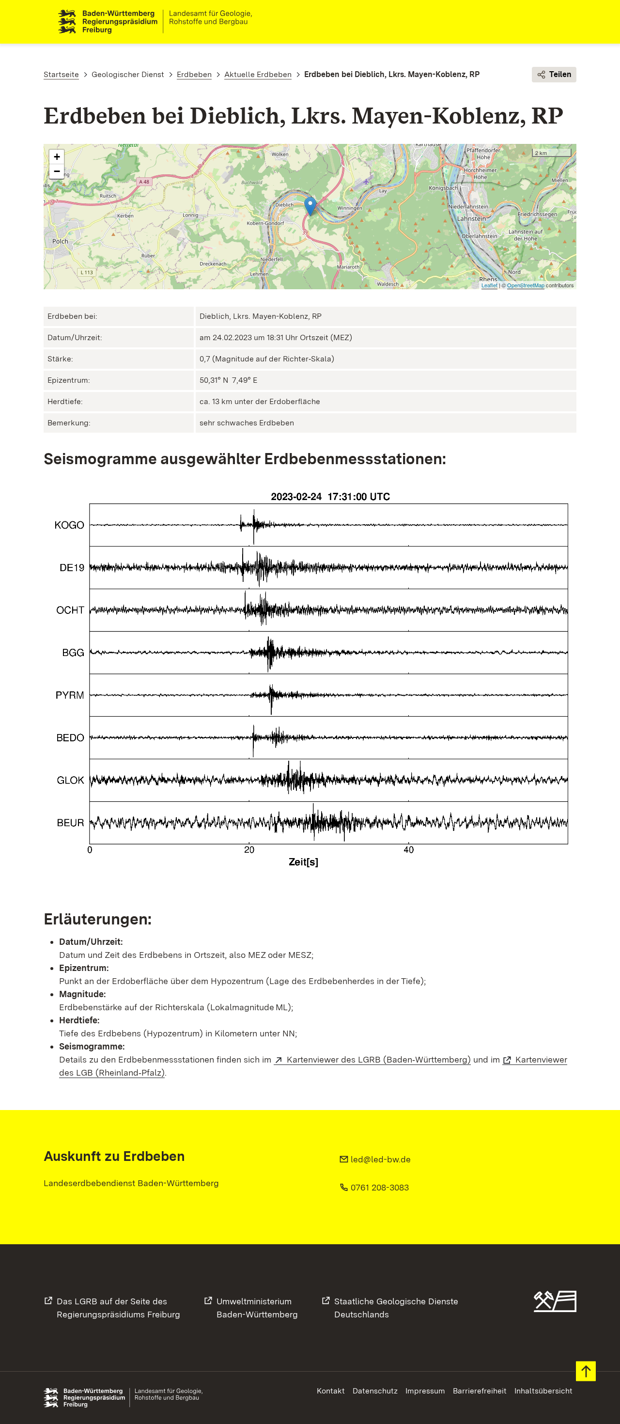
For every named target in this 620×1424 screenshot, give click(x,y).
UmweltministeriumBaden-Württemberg (257, 1307)
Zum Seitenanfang (586, 1371)
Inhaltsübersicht (543, 1390)
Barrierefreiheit (480, 1390)
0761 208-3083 (380, 1187)
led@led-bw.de (381, 1159)
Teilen (560, 74)
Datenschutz (375, 1390)
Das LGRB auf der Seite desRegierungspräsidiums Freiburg (118, 1307)
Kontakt (331, 1390)
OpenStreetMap (525, 285)
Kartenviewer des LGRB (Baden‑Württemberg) (379, 1059)
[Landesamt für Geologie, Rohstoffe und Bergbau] (159, 22)
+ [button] (57, 157)
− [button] (57, 171)
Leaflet (489, 285)
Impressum (425, 1390)
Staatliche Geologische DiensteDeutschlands (396, 1307)
